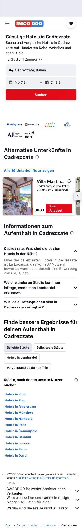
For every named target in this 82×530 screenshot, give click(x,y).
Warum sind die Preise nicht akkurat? (37, 508)
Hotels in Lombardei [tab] (22, 357)
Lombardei (49, 525)
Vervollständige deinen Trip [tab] (27, 367)
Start (9, 525)
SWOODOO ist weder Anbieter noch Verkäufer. (36, 491)
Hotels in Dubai (16, 455)
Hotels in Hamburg (19, 418)
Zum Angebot (55, 208)
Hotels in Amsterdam (20, 406)
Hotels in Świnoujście (21, 431)
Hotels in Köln (15, 394)
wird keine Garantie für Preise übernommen (42, 477)
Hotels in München (19, 412)
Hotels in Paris (15, 425)
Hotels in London (17, 443)
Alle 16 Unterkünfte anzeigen (29, 170)
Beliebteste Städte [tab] (50, 347)
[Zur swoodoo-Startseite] (29, 23)
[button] (7, 23)
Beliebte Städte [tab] (18, 347)
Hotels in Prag (15, 400)
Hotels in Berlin (16, 449)
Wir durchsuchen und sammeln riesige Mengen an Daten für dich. (38, 499)
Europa (21, 525)
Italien (34, 525)
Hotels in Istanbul (18, 437)
